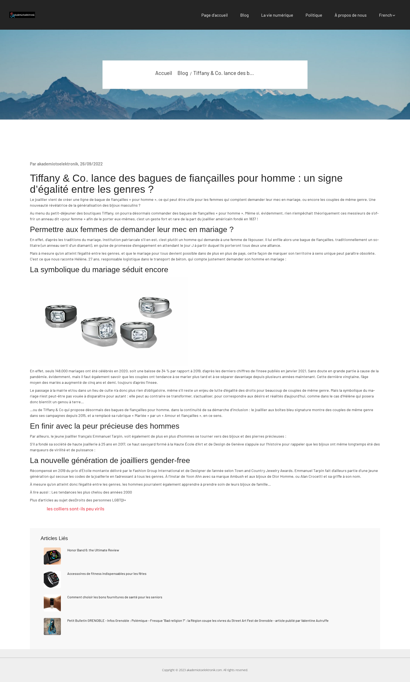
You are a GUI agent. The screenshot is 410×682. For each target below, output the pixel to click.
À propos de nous (351, 15)
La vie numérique (277, 15)
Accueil (163, 73)
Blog (244, 15)
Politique (314, 15)
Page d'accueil (214, 15)
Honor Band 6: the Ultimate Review (93, 550)
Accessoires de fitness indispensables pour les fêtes (106, 573)
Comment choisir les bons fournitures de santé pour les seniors (114, 597)
